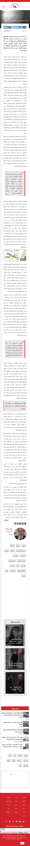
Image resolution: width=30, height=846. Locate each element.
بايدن (15, 755)
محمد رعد (12, 566)
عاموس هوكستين (21, 561)
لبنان (18, 566)
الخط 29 (12, 546)
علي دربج (19, 660)
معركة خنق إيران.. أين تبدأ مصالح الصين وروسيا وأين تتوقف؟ (15, 665)
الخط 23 (18, 546)
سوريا (8, 760)
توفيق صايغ (19, 684)
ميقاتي (6, 571)
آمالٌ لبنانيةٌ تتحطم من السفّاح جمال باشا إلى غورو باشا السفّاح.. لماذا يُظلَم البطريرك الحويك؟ (12, 715)
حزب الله (12, 551)
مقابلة (16, 812)
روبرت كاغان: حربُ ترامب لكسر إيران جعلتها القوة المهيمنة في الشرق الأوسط (12, 738)
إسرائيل (23, 546)
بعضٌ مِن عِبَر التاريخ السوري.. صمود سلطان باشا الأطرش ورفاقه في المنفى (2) (15, 642)
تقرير (24, 808)
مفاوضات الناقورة (21, 571)
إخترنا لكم (20, 741)
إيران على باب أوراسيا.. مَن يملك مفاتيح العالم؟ (13, 723)
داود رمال (24, 31)
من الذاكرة (8, 812)
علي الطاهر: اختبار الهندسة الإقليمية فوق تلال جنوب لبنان (13, 730)
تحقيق (24, 805)
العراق (24, 801)
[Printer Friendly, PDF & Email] (6, 521)
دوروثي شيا (15, 556)
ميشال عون (12, 571)
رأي (20, 675)
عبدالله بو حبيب (12, 561)
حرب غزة (26, 760)
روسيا (13, 760)
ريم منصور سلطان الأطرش (15, 637)
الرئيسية (24, 797)
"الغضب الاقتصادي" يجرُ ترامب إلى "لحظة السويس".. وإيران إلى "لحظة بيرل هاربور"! (12, 745)
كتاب (24, 812)
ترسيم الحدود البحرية (21, 551)
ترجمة (15, 741)
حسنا (22, 843)
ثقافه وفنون (8, 801)
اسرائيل (20, 755)
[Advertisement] (15, 593)
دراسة (27, 719)
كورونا (24, 816)
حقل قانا (6, 551)
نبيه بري (23, 576)
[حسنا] (28, 840)
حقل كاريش (22, 556)
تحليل (20, 651)
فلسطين (26, 765)
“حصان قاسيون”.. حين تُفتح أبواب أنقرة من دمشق (16, 689)
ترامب (9, 755)
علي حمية (23, 566)
